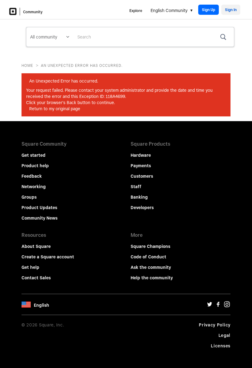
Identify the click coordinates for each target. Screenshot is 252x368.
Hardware (141, 155)
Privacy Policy (214, 324)
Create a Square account (48, 256)
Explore (135, 10)
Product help (35, 165)
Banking (139, 197)
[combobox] (153, 37)
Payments (141, 165)
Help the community (152, 277)
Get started (33, 155)
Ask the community (151, 267)
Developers (142, 207)
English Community (169, 10)
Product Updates (39, 207)
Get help (30, 267)
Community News (39, 218)
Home (27, 65)
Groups (29, 197)
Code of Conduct (148, 256)
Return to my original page (54, 108)
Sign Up (208, 9)
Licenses (220, 345)
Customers (142, 176)
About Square (36, 246)
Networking (34, 186)
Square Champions (150, 246)
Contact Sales (36, 277)
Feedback (32, 176)
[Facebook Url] (218, 305)
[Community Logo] (14, 11)
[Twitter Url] (210, 305)
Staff (136, 186)
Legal (225, 335)
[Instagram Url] (227, 305)
